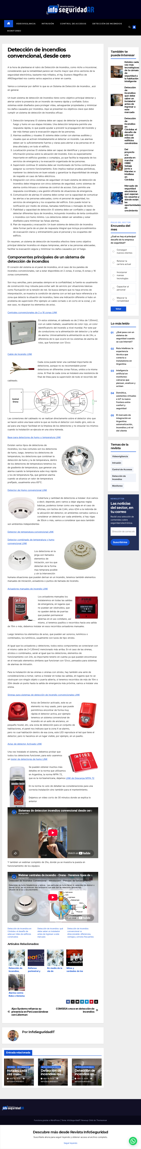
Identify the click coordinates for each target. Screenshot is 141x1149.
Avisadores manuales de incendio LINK (28, 588)
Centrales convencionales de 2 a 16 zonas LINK (32, 312)
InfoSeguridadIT (42, 1032)
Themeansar (101, 1120)
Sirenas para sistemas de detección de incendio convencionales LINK (44, 694)
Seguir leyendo (70, 1143)
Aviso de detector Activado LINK (25, 743)
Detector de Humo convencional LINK (27, 490)
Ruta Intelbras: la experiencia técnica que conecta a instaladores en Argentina (124, 356)
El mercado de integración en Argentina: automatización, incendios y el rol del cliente (124, 423)
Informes (11, 1067)
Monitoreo (14, 31)
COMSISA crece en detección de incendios (75, 1010)
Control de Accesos (73, 23)
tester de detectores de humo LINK (29, 759)
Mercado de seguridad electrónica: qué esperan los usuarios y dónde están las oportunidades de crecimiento (132, 198)
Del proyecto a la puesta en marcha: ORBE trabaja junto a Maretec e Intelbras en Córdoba (129, 164)
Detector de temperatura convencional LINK (31, 531)
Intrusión (48, 23)
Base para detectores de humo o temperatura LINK (34, 437)
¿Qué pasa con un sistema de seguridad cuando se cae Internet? (125, 337)
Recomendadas (23, 1067)
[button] (129, 27)
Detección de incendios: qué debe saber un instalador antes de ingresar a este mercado (130, 100)
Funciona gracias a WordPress (47, 1120)
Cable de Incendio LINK (20, 354)
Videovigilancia (26, 23)
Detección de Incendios (107, 23)
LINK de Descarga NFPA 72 (80, 778)
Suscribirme (120, 542)
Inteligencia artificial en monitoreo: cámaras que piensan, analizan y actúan (125, 378)
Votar (118, 309)
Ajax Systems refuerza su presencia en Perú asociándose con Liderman (29, 1011)
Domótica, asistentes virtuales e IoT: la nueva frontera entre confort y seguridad (126, 400)
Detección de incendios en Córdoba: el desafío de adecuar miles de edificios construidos (130, 131)
